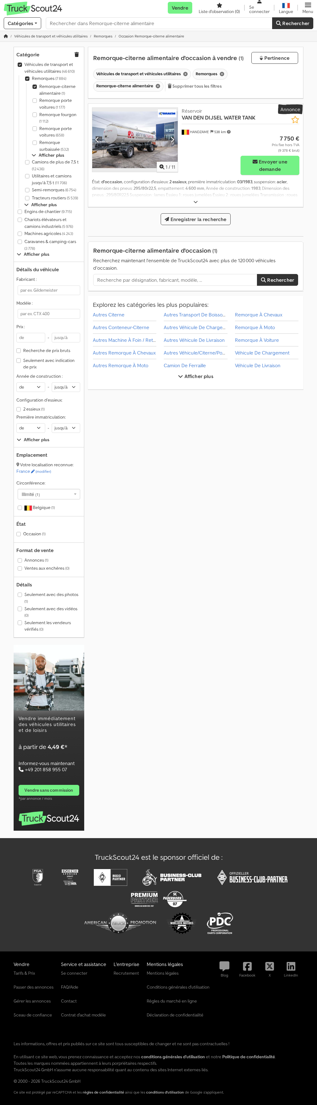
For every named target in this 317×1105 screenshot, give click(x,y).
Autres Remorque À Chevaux (124, 353)
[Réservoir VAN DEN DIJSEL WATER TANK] (135, 140)
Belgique (43, 507)
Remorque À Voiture (257, 340)
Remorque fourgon (57, 118)
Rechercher (295, 23)
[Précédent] (97, 140)
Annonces (36, 560)
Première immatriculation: (41, 417)
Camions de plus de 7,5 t (55, 165)
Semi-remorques (54, 190)
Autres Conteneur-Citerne (121, 327)
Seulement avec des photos (51, 598)
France (33, 471)
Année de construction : (39, 376)
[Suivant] (172, 140)
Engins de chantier (48, 211)
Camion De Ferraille (185, 365)
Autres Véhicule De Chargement (199, 327)
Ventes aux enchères (46, 568)
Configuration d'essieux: (39, 400)
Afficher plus (198, 376)
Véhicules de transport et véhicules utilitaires (49, 68)
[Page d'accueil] (6, 36)
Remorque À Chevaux (258, 314)
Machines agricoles (48, 233)
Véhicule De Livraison (257, 365)
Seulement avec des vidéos (50, 612)
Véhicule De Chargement (262, 353)
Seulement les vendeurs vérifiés (47, 626)
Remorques (49, 78)
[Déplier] (196, 202)
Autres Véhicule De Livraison (194, 340)
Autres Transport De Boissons (196, 314)
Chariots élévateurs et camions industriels (48, 223)
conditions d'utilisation (165, 1092)
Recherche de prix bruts (46, 350)
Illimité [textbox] (31, 494)
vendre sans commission (48, 790)
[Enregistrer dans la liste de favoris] (295, 119)
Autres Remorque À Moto (120, 365)
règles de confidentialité (103, 1092)
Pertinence (276, 58)
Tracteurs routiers (55, 198)
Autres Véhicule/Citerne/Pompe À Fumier (208, 353)
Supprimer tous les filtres (197, 86)
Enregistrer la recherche (198, 219)
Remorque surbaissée (54, 146)
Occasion (34, 534)
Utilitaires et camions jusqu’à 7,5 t (52, 179)
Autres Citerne (108, 314)
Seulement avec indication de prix (49, 364)
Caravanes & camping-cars (50, 245)
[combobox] (49, 494)
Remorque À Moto (255, 327)
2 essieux (34, 409)
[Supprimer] (185, 74)
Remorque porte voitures (55, 104)
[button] (307, 8)
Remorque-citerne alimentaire (57, 90)
